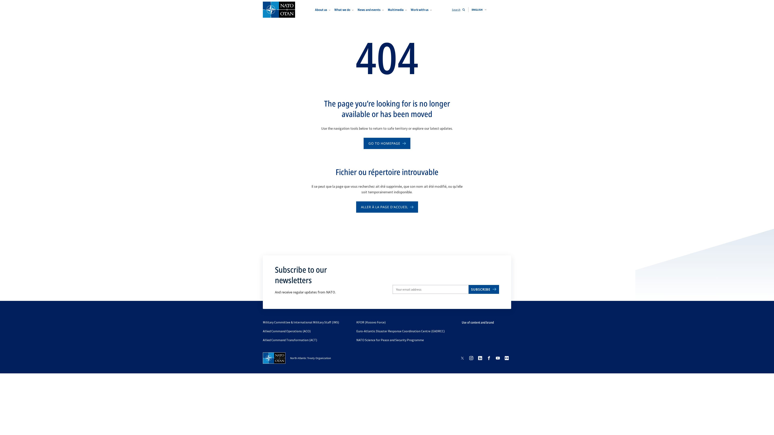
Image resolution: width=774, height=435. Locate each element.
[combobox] (479, 9)
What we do (342, 10)
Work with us (420, 10)
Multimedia (396, 10)
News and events (369, 10)
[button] (479, 9)
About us (321, 10)
